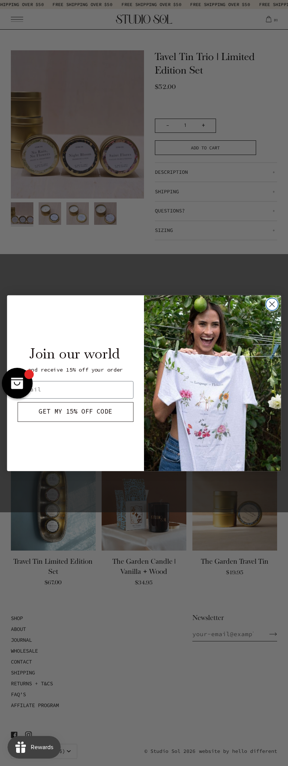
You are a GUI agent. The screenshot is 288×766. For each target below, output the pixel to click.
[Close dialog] (272, 304)
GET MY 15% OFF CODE (75, 411)
